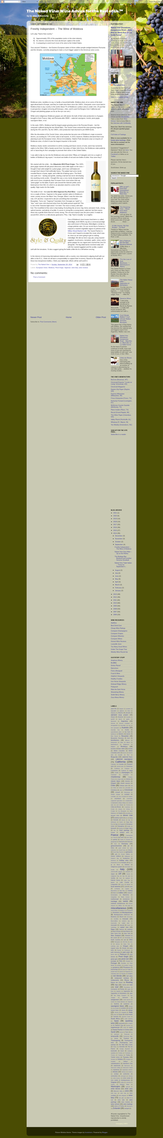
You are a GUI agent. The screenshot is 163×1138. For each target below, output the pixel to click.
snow (114, 1014)
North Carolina (115, 940)
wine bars (114, 1093)
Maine (114, 892)
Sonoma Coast (126, 1016)
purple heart (114, 971)
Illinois (118, 864)
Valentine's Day (128, 1063)
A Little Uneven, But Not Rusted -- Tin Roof (120, 226)
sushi (124, 1027)
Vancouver (127, 1065)
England (122, 824)
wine (127, 1091)
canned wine (120, 766)
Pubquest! (114, 687)
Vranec (113, 1084)
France (114, 835)
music (128, 925)
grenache (129, 852)
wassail (128, 1086)
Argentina (124, 721)
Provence (126, 967)
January (118, 590)
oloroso (118, 944)
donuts (123, 820)
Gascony (130, 841)
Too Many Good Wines (119, 647)
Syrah (113, 1032)
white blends (115, 1089)
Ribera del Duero (117, 982)
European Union (42, 267)
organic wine (115, 948)
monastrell (130, 910)
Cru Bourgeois (122, 811)
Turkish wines (115, 1057)
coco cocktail (122, 796)
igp (130, 862)
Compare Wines (116, 639)
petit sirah (126, 952)
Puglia (129, 969)
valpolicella (117, 1065)
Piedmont (123, 954)
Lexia (122, 884)
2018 (115, 521)
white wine (129, 1089)
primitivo (119, 965)
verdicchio (126, 1074)
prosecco (116, 967)
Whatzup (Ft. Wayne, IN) (119, 422)
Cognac (130, 796)
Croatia (113, 811)
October (118, 541)
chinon (120, 787)
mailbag (130, 890)
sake (131, 993)
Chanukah (113, 774)
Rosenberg (127, 987)
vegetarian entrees (127, 1069)
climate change (115, 794)
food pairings (124, 830)
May (117, 579)
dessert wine (115, 815)
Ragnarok (128, 971)
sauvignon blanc (117, 1006)
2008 (115, 609)
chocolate (127, 787)
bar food (127, 732)
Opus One (126, 944)
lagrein (112, 882)
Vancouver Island (128, 1067)
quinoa (121, 971)
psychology (114, 969)
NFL (121, 937)
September (119, 544)
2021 (115, 513)
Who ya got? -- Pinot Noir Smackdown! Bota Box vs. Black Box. (125, 190)
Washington (115, 1086)
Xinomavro (130, 1106)
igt (111, 864)
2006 (115, 614)
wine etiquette (122, 1095)
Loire (131, 886)
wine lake (121, 1100)
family (128, 826)
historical (113, 860)
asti (129, 725)
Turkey (128, 1055)
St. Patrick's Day (118, 1025)
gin (129, 846)
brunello (120, 755)
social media (129, 1014)
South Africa (115, 1018)
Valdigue (125, 1061)
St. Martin (130, 1023)
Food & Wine (115, 673)
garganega (114, 841)
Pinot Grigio (59, 267)
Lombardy (117, 888)
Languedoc (114, 884)
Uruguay (128, 1059)
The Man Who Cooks (126, 1044)
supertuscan (115, 1027)
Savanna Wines (125, 298)
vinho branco (116, 1078)
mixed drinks (114, 910)
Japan (113, 874)
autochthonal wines (116, 732)
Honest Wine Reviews (118, 641)
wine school (115, 1104)
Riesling (129, 982)
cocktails (127, 794)
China (114, 787)
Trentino (120, 1053)
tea (132, 1032)
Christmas (114, 790)
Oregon (125, 946)
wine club (123, 1093)
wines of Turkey (119, 1106)
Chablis (117, 772)
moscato (125, 919)
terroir (116, 1038)
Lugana (127, 888)
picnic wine (114, 954)
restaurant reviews (122, 978)
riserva (124, 985)
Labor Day (127, 880)
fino (115, 830)
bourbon (113, 748)
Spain (116, 1021)
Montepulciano (127, 912)
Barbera (121, 734)
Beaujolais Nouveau (117, 738)
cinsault (117, 792)
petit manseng (115, 952)
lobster (128, 884)
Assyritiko (123, 725)
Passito (119, 950)
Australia (125, 728)
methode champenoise (118, 903)
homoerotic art (115, 862)
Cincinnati (129, 790)
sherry (123, 1010)
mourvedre (114, 923)
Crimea (128, 809)
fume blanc (129, 837)
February (118, 588)
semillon (123, 1008)
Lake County (124, 882)
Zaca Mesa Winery (117, 697)
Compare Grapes (117, 633)
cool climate (119, 805)
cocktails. (113, 796)
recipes (130, 973)
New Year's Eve (116, 933)
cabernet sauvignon (124, 759)
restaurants (115, 980)
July (116, 573)
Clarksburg (127, 792)
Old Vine (125, 942)
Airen (128, 710)
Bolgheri (113, 746)
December (119, 536)
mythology (113, 927)
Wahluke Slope (124, 1084)
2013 (115, 594)
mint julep (127, 905)
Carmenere (114, 770)
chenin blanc (115, 781)
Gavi (115, 843)
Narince (121, 929)
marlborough (115, 899)
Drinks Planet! (116, 665)
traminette (114, 1051)
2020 (115, 516)
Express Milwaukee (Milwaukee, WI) (117, 394)
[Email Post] (77, 264)
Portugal (114, 963)
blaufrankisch (114, 744)
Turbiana (120, 1055)
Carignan (127, 768)
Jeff (119, 874)
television (116, 1034)
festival (121, 828)
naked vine (124, 927)
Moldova (51, 267)
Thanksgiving (115, 1040)
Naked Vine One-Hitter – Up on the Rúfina (123, 552)
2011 (115, 600)
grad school (122, 848)
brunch (124, 752)
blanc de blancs (125, 742)
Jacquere (127, 871)
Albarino (120, 713)
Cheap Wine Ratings (118, 628)
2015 (115, 530)
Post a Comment (39, 277)
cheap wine (120, 779)
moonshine (130, 916)
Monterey (114, 917)
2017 (115, 524)
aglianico (122, 710)
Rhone (126, 980)
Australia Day (115, 730)
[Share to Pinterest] (89, 265)
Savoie (131, 1006)
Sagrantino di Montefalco (119, 993)
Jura (120, 878)
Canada (121, 764)
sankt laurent (126, 999)
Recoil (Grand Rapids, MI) (120, 412)
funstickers (88, 1132)
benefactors (115, 740)
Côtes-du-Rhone (126, 358)
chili (132, 785)
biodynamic (114, 742)
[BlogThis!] (83, 265)
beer (128, 738)
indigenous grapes (116, 867)
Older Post (101, 317)
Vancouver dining (115, 1067)
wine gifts (121, 1097)
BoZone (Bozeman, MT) (119, 379)
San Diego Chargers (120, 995)
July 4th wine (126, 876)
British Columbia (119, 751)
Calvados (113, 764)
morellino (116, 919)
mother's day (126, 921)
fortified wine (124, 832)
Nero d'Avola (117, 931)
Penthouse (127, 950)
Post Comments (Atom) (48, 322)
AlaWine (114, 623)
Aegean (121, 708)
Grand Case (122, 850)
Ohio (131, 940)
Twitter (113, 156)
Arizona (113, 723)
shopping (123, 1012)
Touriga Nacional (125, 1048)
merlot (125, 901)
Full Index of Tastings (118, 134)
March (117, 585)
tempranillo (115, 1036)
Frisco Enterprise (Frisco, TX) (121, 398)
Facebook (114, 154)
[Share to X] (85, 265)
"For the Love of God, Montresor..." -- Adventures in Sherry (125, 263)
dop (129, 820)
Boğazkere (126, 744)
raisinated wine (115, 973)
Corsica (128, 805)
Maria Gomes (125, 897)
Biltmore (127, 740)
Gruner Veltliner (125, 854)
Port (120, 961)
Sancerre (125, 997)
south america (128, 1018)
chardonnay (115, 777)
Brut (128, 755)
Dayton (121, 813)
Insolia (112, 869)
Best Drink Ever (116, 625)
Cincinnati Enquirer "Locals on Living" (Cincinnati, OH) (121, 383)
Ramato (123, 973)
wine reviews (83, 267)
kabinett (128, 878)
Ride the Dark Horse (118, 689)
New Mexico (127, 931)
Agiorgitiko (113, 710)
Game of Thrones (125, 839)
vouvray (128, 1082)
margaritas (114, 897)
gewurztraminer (116, 846)
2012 (115, 597)
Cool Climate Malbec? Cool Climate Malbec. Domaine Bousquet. (125, 318)
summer (128, 1025)
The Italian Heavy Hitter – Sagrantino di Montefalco (126, 282)
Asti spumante (115, 727)
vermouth (123, 1076)
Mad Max (122, 890)
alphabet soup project (119, 715)
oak (125, 940)
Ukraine (113, 1059)
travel (122, 1051)
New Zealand (116, 935)
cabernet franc (127, 757)
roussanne (114, 989)
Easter (121, 822)
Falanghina (120, 826)
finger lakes (129, 828)
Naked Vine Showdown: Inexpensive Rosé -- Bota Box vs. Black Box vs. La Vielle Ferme (126, 340)
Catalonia (123, 770)
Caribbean (117, 768)
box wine (121, 748)
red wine (129, 976)
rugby (128, 989)
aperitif (112, 719)
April (117, 582)
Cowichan (127, 807)
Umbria (120, 1059)
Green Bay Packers (118, 852)
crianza (120, 809)
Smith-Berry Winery (118, 695)
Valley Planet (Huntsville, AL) (121, 419)
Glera (112, 848)
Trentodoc (128, 1053)
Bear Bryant (114, 736)
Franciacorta (129, 835)
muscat (122, 925)
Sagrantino (127, 991)
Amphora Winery (117, 660)
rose (131, 985)
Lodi (125, 886)
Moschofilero (114, 921)
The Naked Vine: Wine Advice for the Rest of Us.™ (75, 11)
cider (121, 790)
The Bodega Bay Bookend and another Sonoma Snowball (123, 558)
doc (126, 818)
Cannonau (129, 766)
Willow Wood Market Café (77, 231)
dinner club (128, 815)
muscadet (114, 925)
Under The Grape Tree (119, 649)
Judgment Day (115, 876)
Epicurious (114, 668)
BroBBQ (114, 663)
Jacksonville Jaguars (117, 871)
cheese (128, 779)
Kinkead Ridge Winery (118, 684)
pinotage (113, 961)
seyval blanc (115, 1010)
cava (131, 770)
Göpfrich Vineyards (117, 676)
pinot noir (125, 959)
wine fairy (75, 267)
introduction (125, 117)
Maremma (126, 895)
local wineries (115, 886)
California (120, 761)
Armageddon (114, 725)
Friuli (114, 837)
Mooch (122, 917)
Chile (113, 785)
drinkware (113, 822)
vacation (113, 1061)
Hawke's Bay (115, 858)
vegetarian (116, 1069)
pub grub (122, 969)
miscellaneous (118, 908)
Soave (120, 1014)
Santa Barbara (121, 1001)
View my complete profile (119, 97)
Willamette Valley (117, 1091)
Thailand (126, 1038)
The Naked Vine (119, 85)
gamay (115, 839)
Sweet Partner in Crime (121, 1030)
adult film (114, 708)
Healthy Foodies (116, 679)
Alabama (113, 712)
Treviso (113, 1055)
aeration (128, 708)
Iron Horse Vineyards (118, 681)
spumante (122, 1023)
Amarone (120, 717)
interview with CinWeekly (122, 123)
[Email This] (81, 265)
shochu (117, 1012)
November (119, 539)
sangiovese (115, 999)
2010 (115, 603)
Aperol (120, 719)
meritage (114, 901)
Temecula (126, 1034)
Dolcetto (115, 820)
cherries (127, 781)
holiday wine (124, 860)
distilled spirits (118, 818)
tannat (121, 1032)
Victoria (131, 1076)
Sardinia (116, 1004)
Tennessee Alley (128, 1036)
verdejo (116, 1074)
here (127, 150)
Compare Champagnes (119, 631)
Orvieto (124, 948)
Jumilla (113, 878)
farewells (113, 828)
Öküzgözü (117, 942)
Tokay (114, 1046)
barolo (128, 734)
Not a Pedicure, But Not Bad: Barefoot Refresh (126, 242)
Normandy (127, 937)
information (128, 866)
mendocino (126, 899)
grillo (116, 854)
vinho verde (126, 1078)
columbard (117, 798)
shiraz (130, 1010)
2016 (115, 527)
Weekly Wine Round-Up (119, 652)
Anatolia (128, 717)
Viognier (114, 1082)
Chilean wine (124, 785)
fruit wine (121, 837)
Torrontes (122, 1046)
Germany (124, 844)
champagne (125, 772)
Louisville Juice (116, 644)
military (120, 905)
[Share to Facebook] (87, 265)
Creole (112, 809)
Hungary (123, 862)
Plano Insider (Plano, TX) (120, 410)
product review (128, 965)
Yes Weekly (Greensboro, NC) (121, 425)
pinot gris (114, 959)
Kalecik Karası (115, 880)
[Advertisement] (68, 299)
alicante (128, 713)
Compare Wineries (117, 636)
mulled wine (125, 923)
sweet (131, 1027)
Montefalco (116, 912)
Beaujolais (125, 736)
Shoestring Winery (117, 692)
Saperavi (67, 267)
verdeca (130, 1071)
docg (131, 818)
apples (128, 719)
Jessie (128, 874)
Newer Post (36, 317)
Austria (127, 730)
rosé (116, 987)
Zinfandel (116, 1108)
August (117, 570)
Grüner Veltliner (116, 856)
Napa (113, 929)
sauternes (126, 1004)
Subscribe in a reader (118, 434)
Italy (122, 869)
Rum (112, 991)
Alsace (113, 717)
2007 (115, 612)
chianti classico (125, 783)
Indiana (127, 864)
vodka (122, 1082)
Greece (130, 850)
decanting (128, 813)
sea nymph (116, 1008)
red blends (117, 976)
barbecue (113, 734)
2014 (115, 533)
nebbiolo (130, 929)
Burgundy (114, 757)
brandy (130, 748)
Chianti (113, 783)
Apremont (113, 721)
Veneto (115, 1072)
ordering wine (115, 946)
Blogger (104, 1132)
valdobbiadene (115, 1063)
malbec (120, 893)
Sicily (131, 1012)
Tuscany (126, 1057)
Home (69, 317)
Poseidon (123, 963)
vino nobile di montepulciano (120, 1080)
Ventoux (124, 1071)
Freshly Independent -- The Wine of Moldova (123, 548)
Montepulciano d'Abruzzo (122, 914)
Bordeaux (124, 746)
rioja (116, 985)
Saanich (118, 991)
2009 (115, 606)
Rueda (122, 989)
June (117, 576)
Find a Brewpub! (116, 671)
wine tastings (128, 1104)
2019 (115, 518)
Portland (128, 961)
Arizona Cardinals (124, 723)
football (113, 832)
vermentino (114, 1076)
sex (129, 1008)
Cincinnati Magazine (118, 387)
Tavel (126, 1032)
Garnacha (122, 841)
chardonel (125, 774)
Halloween (127, 856)
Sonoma (115, 1016)
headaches (126, 858)
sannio (112, 1001)
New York (127, 933)
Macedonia (114, 890)
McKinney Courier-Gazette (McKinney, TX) (120, 406)
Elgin (116, 824)
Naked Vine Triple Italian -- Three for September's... (123, 564)
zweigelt (126, 1108)
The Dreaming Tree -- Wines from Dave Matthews (125, 209)
